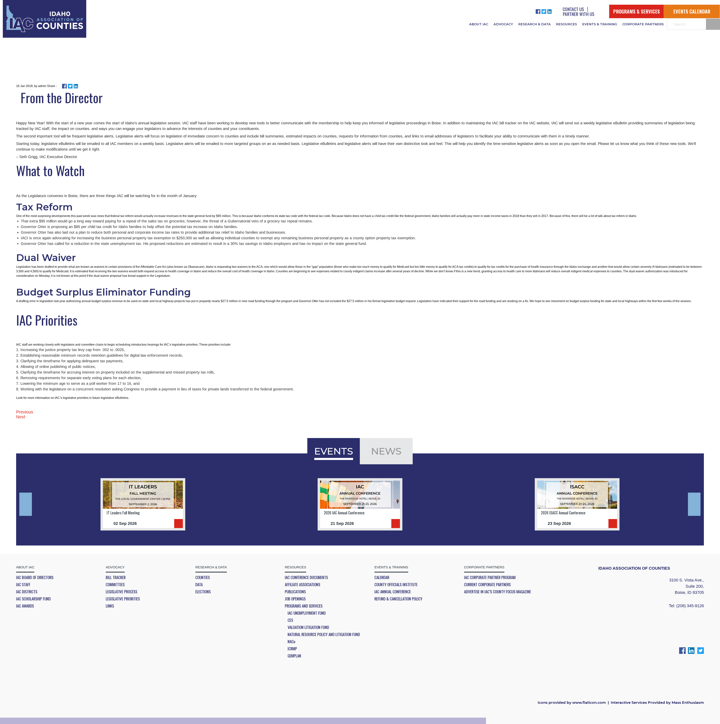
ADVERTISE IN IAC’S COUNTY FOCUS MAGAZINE (497, 591)
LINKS (110, 606)
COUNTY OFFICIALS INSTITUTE (396, 584)
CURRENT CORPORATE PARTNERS (487, 584)
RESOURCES (566, 24)
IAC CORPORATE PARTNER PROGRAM (490, 577)
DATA (199, 584)
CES (290, 620)
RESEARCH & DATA (534, 24)
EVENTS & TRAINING (599, 24)
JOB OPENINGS (295, 598)
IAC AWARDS (25, 606)
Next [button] (694, 504)
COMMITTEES (115, 584)
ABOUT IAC (478, 24)
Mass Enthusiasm (688, 702)
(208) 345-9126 (690, 605)
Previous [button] (25, 504)
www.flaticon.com (589, 702)
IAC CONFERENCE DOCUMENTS (306, 577)
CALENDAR (381, 577)
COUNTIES (202, 577)
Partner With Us (578, 13)
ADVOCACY (503, 24)
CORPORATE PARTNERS (643, 24)
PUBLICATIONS (295, 591)
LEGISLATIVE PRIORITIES (123, 598)
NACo (291, 641)
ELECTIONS (203, 591)
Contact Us (573, 9)
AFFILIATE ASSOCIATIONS (302, 584)
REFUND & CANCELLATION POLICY (398, 598)
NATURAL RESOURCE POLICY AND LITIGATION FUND (324, 634)
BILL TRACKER (116, 577)
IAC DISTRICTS (26, 591)
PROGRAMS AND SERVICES (303, 606)
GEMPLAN (294, 655)
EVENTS (333, 451)
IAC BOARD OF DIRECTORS (34, 577)
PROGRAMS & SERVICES (636, 11)
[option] (142, 504)
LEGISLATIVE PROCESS (121, 591)
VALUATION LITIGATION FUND (308, 627)
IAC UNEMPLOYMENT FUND (307, 613)
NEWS (386, 451)
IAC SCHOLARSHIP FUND (33, 598)
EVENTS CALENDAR (691, 11)
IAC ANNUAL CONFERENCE (392, 591)
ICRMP (292, 648)
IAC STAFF (23, 584)
